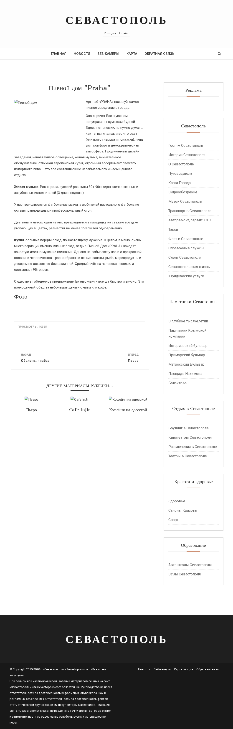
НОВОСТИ (82, 54)
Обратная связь (207, 669)
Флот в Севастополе (185, 239)
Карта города (183, 669)
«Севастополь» (20, 687)
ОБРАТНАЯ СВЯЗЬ (159, 54)
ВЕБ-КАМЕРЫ (108, 54)
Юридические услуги (186, 276)
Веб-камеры (162, 669)
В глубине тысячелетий (188, 321)
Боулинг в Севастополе (188, 428)
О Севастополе (181, 164)
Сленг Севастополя (184, 257)
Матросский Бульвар (186, 364)
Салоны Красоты (182, 510)
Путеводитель (180, 173)
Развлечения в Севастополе (192, 447)
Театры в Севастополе (187, 456)
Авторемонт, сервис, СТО (189, 220)
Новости (144, 669)
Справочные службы (186, 248)
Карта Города (179, 183)
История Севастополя (186, 155)
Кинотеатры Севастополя (190, 437)
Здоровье (176, 501)
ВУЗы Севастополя (184, 574)
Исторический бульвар (188, 346)
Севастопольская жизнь (189, 267)
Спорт (173, 520)
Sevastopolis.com (49, 687)
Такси (173, 229)
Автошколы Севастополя (190, 565)
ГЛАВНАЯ (58, 54)
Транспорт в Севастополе (190, 211)
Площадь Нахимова (185, 374)
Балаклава (177, 383)
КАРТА (132, 54)
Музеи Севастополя (185, 201)
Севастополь (117, 20)
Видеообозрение (182, 192)
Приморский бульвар (186, 355)
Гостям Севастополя (185, 145)
